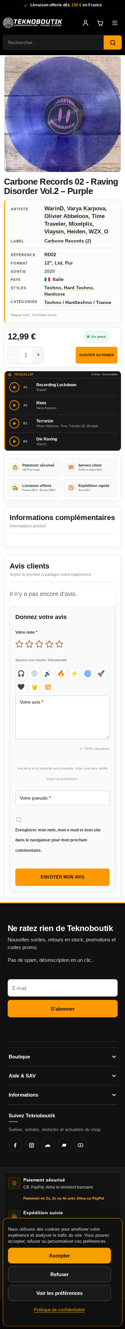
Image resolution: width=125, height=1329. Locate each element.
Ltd (58, 263)
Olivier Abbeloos (66, 216)
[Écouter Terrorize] (14, 423)
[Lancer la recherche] (113, 42)
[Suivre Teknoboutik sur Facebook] (15, 1145)
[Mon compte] (85, 22)
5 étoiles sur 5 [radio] (59, 644)
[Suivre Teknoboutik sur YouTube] (80, 1145)
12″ (48, 263)
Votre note (26, 632)
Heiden (76, 231)
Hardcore (54, 294)
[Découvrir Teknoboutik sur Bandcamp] (64, 1145)
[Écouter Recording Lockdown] (14, 387)
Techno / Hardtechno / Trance (77, 302)
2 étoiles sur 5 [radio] (29, 644)
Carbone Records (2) (67, 240)
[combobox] (53, 42)
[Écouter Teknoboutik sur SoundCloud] (48, 1145)
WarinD (54, 208)
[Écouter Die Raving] (14, 441)
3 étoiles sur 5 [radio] (39, 644)
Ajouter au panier (96, 355)
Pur (69, 263)
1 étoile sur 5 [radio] (19, 644)
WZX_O (98, 231)
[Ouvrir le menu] (114, 22)
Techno (52, 287)
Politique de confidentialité (59, 1309)
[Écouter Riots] (14, 405)
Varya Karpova (86, 208)
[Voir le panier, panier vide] (100, 22)
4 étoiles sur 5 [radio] (49, 644)
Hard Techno (78, 287)
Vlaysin (54, 231)
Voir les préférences (59, 1293)
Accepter (59, 1255)
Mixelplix (80, 224)
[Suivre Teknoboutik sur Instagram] (31, 1145)
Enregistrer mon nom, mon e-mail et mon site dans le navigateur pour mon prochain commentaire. (58, 840)
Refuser (59, 1274)
